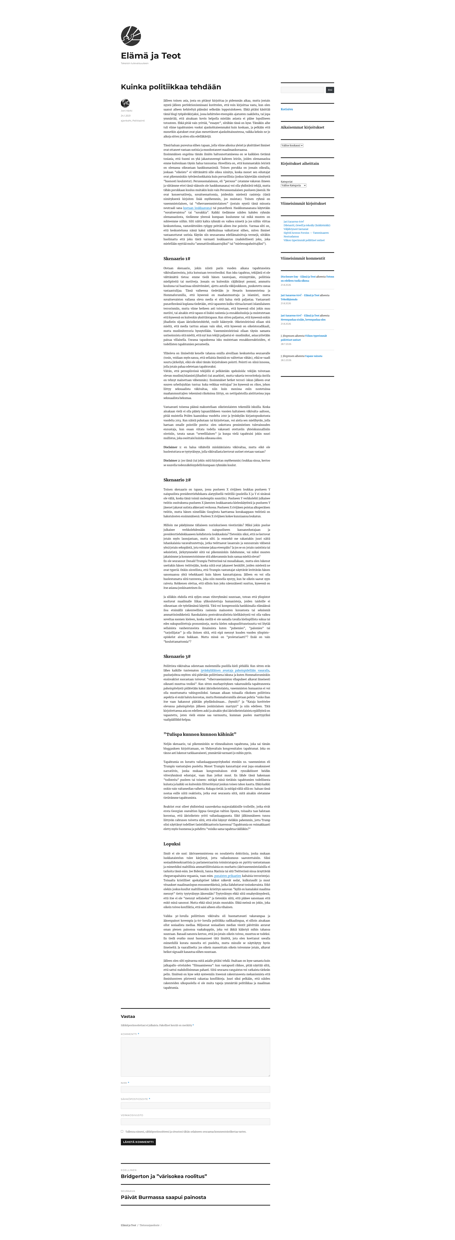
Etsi (330, 89)
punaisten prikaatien (227, 876)
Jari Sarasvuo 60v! (294, 221)
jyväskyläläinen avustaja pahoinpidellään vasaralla (235, 670)
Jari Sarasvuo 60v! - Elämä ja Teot (300, 295)
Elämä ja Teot (151, 55)
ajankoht (126, 120)
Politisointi (138, 120)
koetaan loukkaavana (197, 208)
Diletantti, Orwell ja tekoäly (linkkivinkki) (307, 225)
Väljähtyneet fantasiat (296, 229)
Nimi (125, 1082)
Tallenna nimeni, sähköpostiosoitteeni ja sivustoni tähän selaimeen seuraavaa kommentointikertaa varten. (185, 1131)
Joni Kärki (126, 110)
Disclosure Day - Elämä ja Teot (298, 276)
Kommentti (130, 1034)
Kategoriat (287, 181)
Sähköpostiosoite (135, 1099)
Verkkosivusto (132, 1115)
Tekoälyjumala (289, 299)
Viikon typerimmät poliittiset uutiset (304, 240)
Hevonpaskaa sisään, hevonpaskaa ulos (303, 319)
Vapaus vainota (313, 356)
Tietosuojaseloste (149, 1225)
